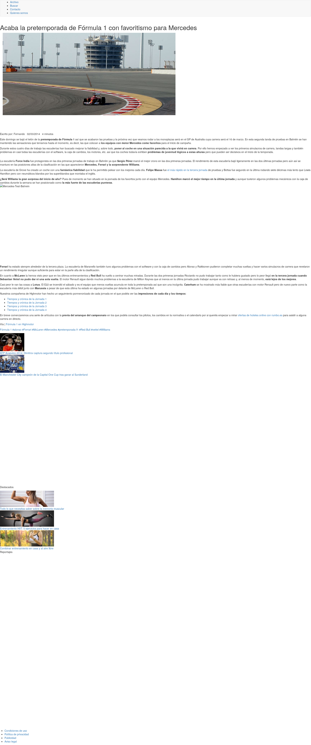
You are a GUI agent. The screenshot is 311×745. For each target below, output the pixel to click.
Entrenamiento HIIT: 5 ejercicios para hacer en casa (29, 528)
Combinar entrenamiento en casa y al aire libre (26, 548)
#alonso (16, 329)
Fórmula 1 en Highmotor (20, 324)
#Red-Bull (84, 329)
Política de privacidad (16, 734)
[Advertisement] (88, 123)
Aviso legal (10, 741)
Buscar (14, 5)
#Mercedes (50, 329)
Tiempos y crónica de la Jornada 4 (27, 310)
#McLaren (38, 329)
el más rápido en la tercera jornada (187, 170)
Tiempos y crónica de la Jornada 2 (27, 302)
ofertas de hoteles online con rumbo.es (260, 315)
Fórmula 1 (6, 329)
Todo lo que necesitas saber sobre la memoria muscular (32, 508)
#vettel (95, 329)
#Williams (104, 329)
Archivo (14, 2)
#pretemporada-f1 (68, 329)
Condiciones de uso (15, 730)
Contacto (15, 9)
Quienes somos (19, 13)
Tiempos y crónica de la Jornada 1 (27, 299)
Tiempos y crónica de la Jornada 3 (27, 306)
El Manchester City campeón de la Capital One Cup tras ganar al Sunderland (44, 374)
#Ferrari (26, 329)
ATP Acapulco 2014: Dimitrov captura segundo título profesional (36, 353)
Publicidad (10, 738)
